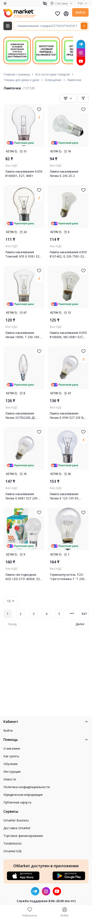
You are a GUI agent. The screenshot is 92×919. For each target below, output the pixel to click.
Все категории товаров (52, 74)
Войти (80, 12)
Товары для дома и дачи (21, 80)
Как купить (11, 756)
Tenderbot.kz (12, 843)
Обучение (10, 764)
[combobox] (68, 98)
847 (84, 614)
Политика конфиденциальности (26, 787)
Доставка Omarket (16, 828)
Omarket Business (16, 820)
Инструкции (12, 772)
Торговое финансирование (23, 836)
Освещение (53, 80)
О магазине (11, 748)
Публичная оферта (17, 802)
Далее (80, 624)
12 (8, 601)
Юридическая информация (23, 795)
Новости (9, 779)
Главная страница (16, 74)
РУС (80, 3)
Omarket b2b (12, 851)
